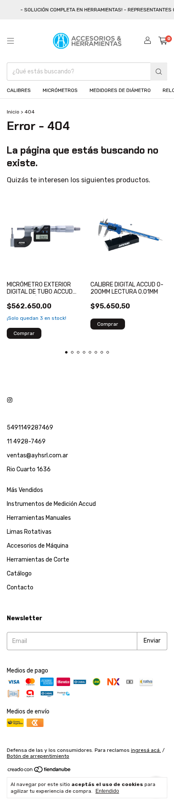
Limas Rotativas (29, 531)
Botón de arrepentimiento (38, 756)
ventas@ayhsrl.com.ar (37, 455)
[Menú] (10, 41)
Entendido (107, 791)
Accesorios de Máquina (37, 545)
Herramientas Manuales (39, 517)
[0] (162, 41)
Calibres (19, 90)
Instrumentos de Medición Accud (51, 504)
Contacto (20, 587)
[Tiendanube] (39, 771)
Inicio (13, 112)
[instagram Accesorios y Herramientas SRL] (10, 400)
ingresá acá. (146, 750)
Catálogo (19, 573)
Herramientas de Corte (38, 559)
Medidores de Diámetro (120, 90)
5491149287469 (30, 427)
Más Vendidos (25, 490)
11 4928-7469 (26, 441)
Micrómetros (60, 90)
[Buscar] (158, 71)
